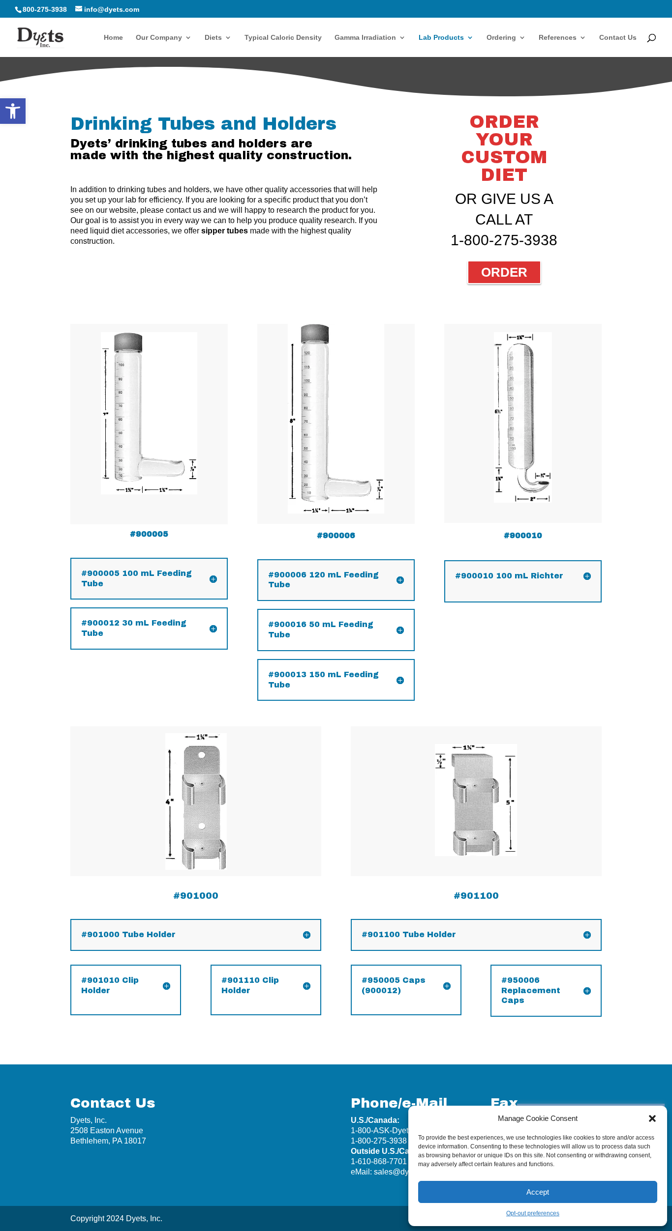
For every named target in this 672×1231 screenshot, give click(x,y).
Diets (213, 37)
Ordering (501, 37)
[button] (13, 111)
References (558, 37)
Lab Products (441, 37)
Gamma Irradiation (365, 37)
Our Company (159, 37)
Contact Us (618, 37)
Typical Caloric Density (283, 37)
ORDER (504, 272)
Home (113, 37)
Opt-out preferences (532, 1213)
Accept (537, 1192)
